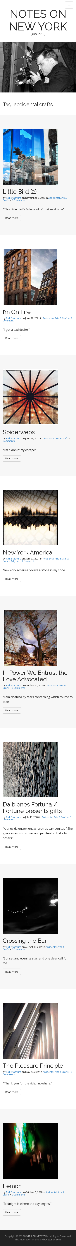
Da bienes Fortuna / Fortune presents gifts (32, 807)
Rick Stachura (13, 197)
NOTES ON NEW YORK (38, 20)
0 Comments (18, 200)
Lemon (12, 1185)
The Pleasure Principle (33, 1065)
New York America (27, 552)
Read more (11, 218)
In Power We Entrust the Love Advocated (35, 676)
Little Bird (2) (20, 191)
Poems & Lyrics (11, 561)
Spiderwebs (19, 432)
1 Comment (28, 561)
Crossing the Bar (25, 940)
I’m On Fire (17, 311)
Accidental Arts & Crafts (56, 318)
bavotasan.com (52, 1239)
